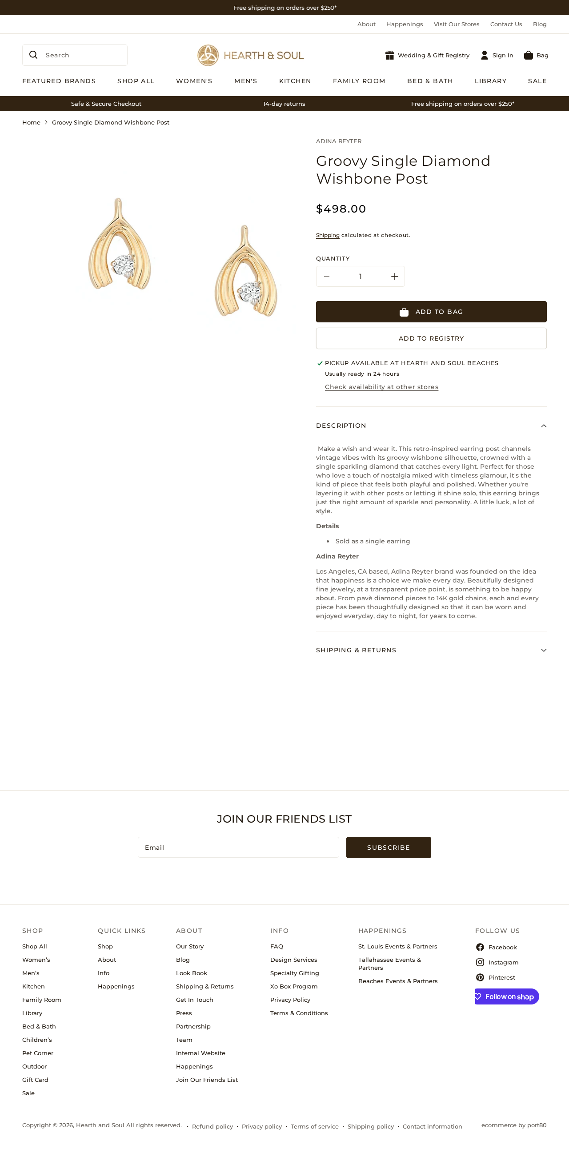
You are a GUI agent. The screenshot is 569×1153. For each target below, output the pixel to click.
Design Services (293, 959)
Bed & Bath (39, 1026)
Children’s (37, 1039)
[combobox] (75, 55)
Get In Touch (194, 999)
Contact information (432, 1126)
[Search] (33, 54)
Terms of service (315, 1126)
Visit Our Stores (457, 24)
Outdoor (34, 1066)
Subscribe (388, 848)
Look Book (191, 972)
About (366, 24)
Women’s (36, 959)
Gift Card (35, 1079)
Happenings (404, 24)
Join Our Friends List (207, 1079)
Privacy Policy (290, 999)
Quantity (332, 258)
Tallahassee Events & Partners (389, 963)
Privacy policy (262, 1126)
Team (184, 1039)
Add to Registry (431, 339)
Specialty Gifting (294, 972)
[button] (536, 55)
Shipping (328, 235)
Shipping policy (371, 1126)
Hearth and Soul (100, 1125)
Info (103, 972)
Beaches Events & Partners (398, 980)
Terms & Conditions (299, 1012)
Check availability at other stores (381, 387)
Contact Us (506, 24)
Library (32, 1012)
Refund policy (212, 1126)
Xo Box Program (294, 986)
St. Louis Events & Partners (397, 946)
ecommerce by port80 (514, 1125)
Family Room (41, 999)
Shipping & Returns (205, 986)
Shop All (34, 946)
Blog (540, 24)
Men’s (31, 972)
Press (184, 1012)
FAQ (276, 946)
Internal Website (200, 1053)
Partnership (193, 1026)
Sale (28, 1093)
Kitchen (33, 986)
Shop (105, 946)
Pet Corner (37, 1053)
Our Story (190, 946)
